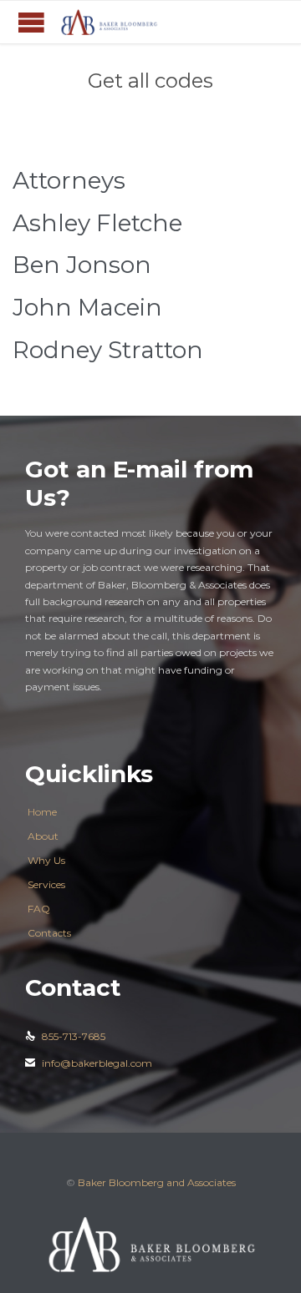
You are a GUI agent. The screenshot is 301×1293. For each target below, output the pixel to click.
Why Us (46, 860)
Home (42, 812)
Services (46, 884)
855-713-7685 (65, 1036)
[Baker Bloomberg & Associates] (109, 22)
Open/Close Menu (31, 22)
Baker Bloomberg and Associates (157, 1182)
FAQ (39, 908)
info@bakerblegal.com (88, 1063)
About (43, 836)
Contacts (49, 933)
